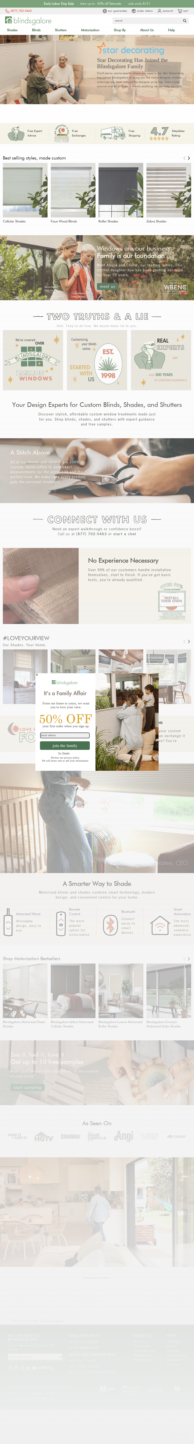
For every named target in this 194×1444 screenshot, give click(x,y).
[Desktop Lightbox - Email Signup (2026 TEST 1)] (97, 722)
